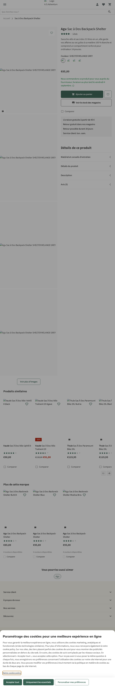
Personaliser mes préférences (72, 682)
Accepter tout (12, 682)
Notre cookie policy (12, 672)
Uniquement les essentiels (38, 682)
